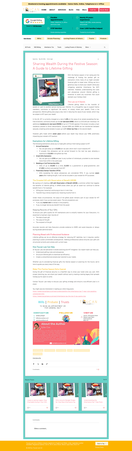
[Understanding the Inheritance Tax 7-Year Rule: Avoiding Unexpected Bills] (94, 390)
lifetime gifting (37, 354)
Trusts (59, 47)
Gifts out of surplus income (82, 350)
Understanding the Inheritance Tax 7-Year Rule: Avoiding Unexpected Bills (93, 401)
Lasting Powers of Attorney (73, 47)
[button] (105, 47)
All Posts (27, 47)
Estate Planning (38, 350)
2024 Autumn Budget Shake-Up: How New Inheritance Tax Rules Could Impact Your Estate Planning (66, 401)
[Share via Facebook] (33, 364)
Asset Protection (49, 350)
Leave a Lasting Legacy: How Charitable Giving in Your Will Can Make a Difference (37, 401)
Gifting (70, 350)
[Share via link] (47, 364)
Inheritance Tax (49, 47)
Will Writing (37, 47)
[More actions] (98, 59)
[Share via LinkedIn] (42, 364)
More (87, 47)
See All (105, 379)
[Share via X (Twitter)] (38, 364)
